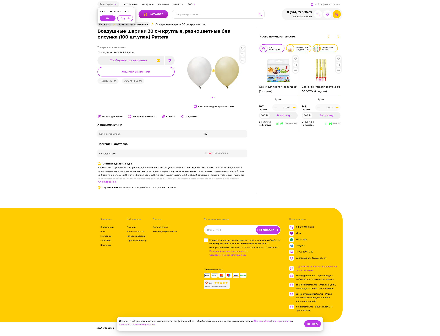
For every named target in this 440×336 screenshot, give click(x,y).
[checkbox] (206, 240)
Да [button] (107, 18)
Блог (103, 231)
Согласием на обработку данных (137, 324)
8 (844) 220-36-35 (299, 12)
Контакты (178, 4)
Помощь (131, 227)
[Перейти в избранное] (327, 14)
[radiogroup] (278, 99)
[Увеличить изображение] (278, 69)
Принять (312, 323)
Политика (105, 240)
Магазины (163, 4)
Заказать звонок (302, 16)
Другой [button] (125, 18)
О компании (131, 4)
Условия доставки (136, 236)
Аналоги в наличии (136, 71)
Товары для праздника (133, 24)
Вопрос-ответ (160, 227)
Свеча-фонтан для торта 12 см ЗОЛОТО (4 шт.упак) (321, 89)
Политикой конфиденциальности (227, 251)
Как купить (147, 4)
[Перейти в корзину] (337, 14)
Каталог (104, 24)
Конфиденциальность (165, 231)
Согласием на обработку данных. (227, 255)
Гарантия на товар (136, 240)
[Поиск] (260, 14)
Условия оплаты (135, 231)
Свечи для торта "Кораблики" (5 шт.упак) (278, 89)
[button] (108, 4)
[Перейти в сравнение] (318, 14)
